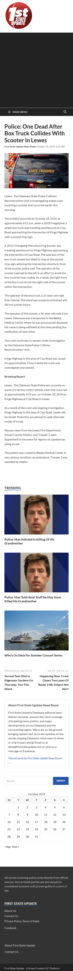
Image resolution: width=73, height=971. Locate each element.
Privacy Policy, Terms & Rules (21, 921)
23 (27, 829)
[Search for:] (36, 781)
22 (18, 829)
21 (9, 829)
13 (64, 814)
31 (36, 836)
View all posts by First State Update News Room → (35, 760)
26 (54, 829)
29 (18, 836)
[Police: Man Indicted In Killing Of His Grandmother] (36, 535)
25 (45, 829)
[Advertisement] (36, 69)
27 (64, 829)
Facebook (10, 928)
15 (18, 822)
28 (9, 836)
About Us (10, 910)
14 (9, 822)
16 (27, 822)
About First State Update (20, 945)
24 (36, 829)
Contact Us (11, 916)
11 (45, 814)
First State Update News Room (20, 146)
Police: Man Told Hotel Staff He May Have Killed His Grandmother (32, 599)
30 (27, 836)
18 (45, 822)
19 (54, 822)
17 (36, 822)
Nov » (15, 846)
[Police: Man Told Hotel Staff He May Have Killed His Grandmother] (36, 593)
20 (64, 822)
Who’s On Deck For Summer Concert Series (33, 655)
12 (54, 814)
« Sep (7, 846)
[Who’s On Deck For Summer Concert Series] (36, 651)
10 (36, 814)
